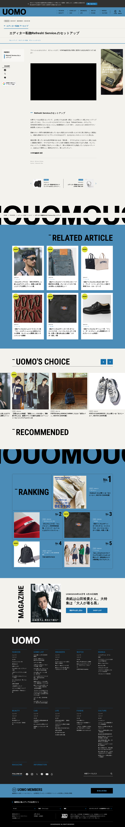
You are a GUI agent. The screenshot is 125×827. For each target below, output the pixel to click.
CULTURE (104, 13)
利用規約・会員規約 (38, 816)
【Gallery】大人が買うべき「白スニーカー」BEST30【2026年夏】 (100, 494)
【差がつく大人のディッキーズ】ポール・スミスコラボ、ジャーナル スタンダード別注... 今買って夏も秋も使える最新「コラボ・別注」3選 (62, 332)
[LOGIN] (115, 11)
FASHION (61, 10)
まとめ (51, 326)
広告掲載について (16, 818)
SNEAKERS (83, 10)
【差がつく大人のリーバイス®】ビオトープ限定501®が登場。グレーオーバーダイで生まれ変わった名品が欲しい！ (62, 284)
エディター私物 (23, 40)
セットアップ (13, 40)
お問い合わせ (37, 814)
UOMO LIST (72, 10)
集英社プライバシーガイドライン (19, 816)
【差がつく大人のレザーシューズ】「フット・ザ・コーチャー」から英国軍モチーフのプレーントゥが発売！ (96, 331)
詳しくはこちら (92, 3)
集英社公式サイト (16, 814)
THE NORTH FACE (48, 557)
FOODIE (93, 13)
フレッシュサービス (35, 40)
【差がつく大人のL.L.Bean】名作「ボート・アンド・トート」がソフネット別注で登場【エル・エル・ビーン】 (96, 284)
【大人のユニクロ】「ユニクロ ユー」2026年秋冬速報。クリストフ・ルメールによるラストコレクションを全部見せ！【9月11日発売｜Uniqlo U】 (51, 527)
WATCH (93, 10)
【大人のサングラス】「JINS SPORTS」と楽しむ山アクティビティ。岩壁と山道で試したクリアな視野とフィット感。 (28, 284)
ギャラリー (93, 490)
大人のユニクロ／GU (49, 521)
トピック (17, 279)
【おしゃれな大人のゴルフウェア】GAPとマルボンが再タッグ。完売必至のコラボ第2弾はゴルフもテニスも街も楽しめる (102, 556)
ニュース (52, 279)
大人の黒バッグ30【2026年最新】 (50, 553)
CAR (70, 13)
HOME (5, 215)
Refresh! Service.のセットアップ (13, 56)
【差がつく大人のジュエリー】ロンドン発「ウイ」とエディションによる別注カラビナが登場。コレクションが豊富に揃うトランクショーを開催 (27, 332)
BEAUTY (61, 13)
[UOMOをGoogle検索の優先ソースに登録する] (9, 83)
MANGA (104, 10)
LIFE (81, 13)
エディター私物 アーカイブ (17, 26)
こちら (98, 817)
